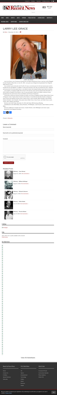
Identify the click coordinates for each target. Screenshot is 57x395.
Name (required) (7, 127)
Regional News (4, 22)
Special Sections (7, 377)
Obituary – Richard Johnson (20, 191)
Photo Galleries (42, 375)
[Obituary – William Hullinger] (8, 184)
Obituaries (10, 118)
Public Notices (31, 18)
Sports (13, 18)
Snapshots (49, 18)
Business (23, 383)
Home (2, 18)
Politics (22, 379)
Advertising (14, 22)
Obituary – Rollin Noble (19, 201)
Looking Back (41, 18)
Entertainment (24, 375)
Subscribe (39, 1)
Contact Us (27, 1)
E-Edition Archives (46, 1)
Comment (5, 138)
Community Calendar (43, 373)
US (21, 370)
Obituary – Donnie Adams (19, 211)
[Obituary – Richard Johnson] (8, 195)
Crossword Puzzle (43, 370)
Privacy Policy (8, 393)
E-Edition (33, 1)
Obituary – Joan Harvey (19, 171)
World (22, 381)
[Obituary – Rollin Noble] (8, 205)
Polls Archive (5, 237)
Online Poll (41, 377)
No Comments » (26, 173)
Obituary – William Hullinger (20, 181)
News (7, 18)
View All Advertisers (28, 358)
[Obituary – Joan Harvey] (8, 174)
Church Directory (23, 22)
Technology (23, 377)
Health (22, 385)
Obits (18, 18)
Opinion (24, 18)
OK (53, 392)
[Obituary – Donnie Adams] (8, 215)
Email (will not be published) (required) (13, 133)
